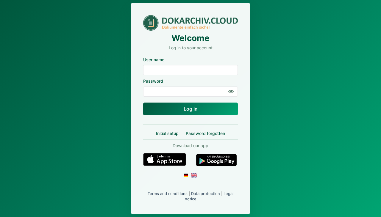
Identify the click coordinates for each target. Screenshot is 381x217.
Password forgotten (205, 133)
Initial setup (167, 133)
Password (153, 81)
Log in (191, 109)
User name (153, 59)
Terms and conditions (168, 193)
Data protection (205, 193)
